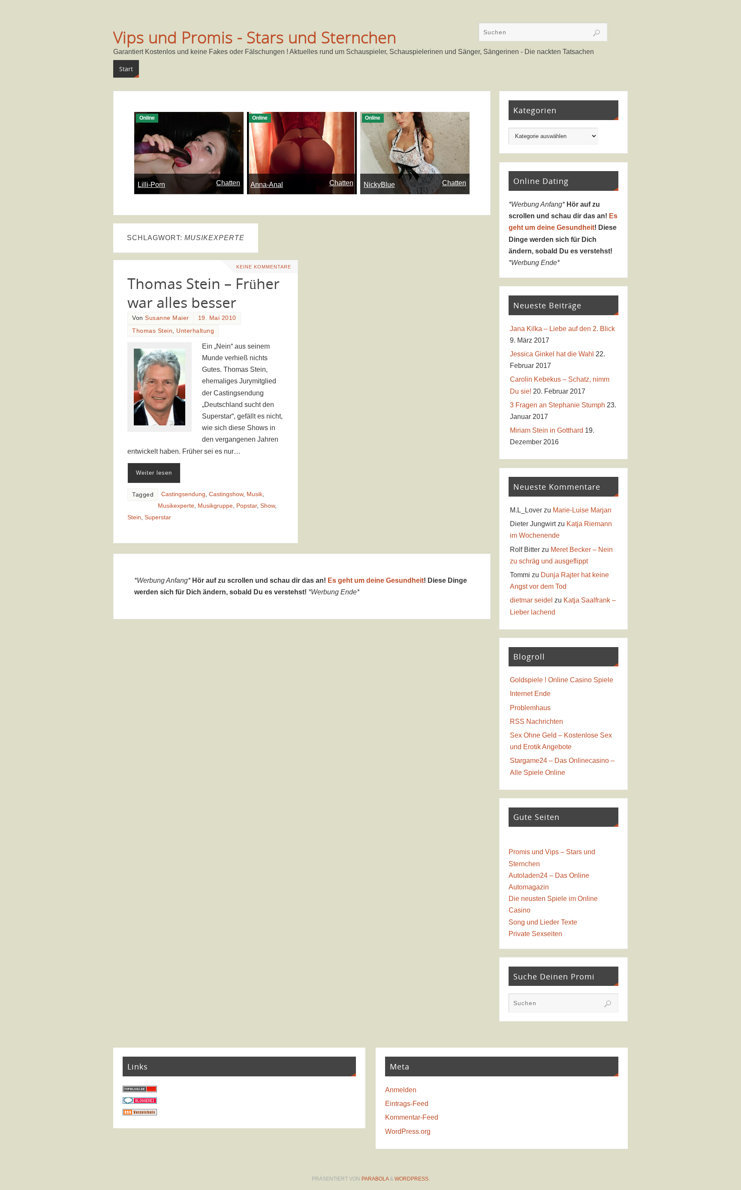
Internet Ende (530, 693)
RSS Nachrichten (536, 721)
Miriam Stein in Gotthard (546, 430)
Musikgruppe (215, 506)
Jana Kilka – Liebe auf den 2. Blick (562, 328)
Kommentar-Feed (411, 1117)
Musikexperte (176, 506)
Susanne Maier (167, 318)
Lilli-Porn (151, 184)
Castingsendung (183, 494)
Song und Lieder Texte (543, 922)
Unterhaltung (195, 331)
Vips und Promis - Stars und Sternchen (254, 37)
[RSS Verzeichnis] (140, 1113)
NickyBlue (379, 184)
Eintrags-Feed (406, 1103)
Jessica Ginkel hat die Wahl (552, 354)
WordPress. (412, 1179)
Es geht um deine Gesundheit (376, 580)
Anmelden (400, 1090)
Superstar (158, 517)
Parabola (375, 1179)
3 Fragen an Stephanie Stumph (557, 405)
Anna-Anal (266, 184)
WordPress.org (408, 1131)
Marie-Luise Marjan (582, 510)
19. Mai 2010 (217, 318)
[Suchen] (596, 33)
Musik (254, 494)
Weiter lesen (154, 473)
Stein (134, 517)
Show (267, 506)
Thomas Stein (152, 331)
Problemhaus (530, 707)
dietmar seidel (531, 600)
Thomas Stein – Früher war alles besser (203, 293)
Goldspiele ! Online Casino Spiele (561, 680)
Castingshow (226, 494)
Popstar (246, 506)
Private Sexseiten (535, 933)
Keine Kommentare (263, 266)
